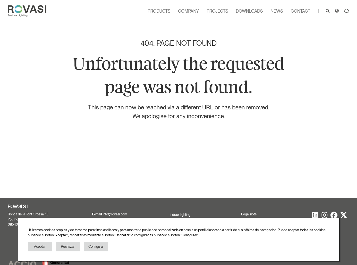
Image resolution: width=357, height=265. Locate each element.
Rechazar (68, 246)
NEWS (277, 11)
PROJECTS (217, 11)
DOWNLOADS (249, 11)
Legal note (249, 214)
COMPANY (188, 11)
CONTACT (300, 11)
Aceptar (40, 246)
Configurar (96, 246)
